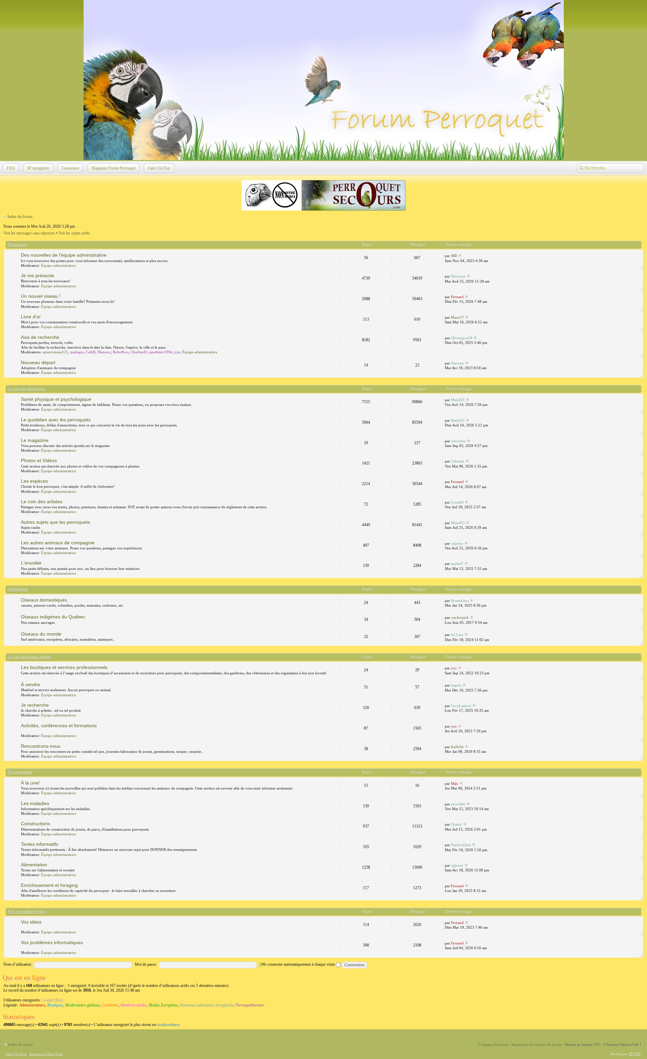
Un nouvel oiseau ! (41, 296)
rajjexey (457, 543)
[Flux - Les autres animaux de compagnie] (336, 543)
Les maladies (35, 803)
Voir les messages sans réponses (29, 233)
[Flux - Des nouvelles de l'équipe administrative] (336, 255)
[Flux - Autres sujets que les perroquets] (336, 522)
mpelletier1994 (160, 352)
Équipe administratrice (58, 265)
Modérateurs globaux (82, 1005)
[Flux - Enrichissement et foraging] (336, 885)
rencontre (458, 441)
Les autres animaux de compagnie (58, 542)
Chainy (456, 824)
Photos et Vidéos (39, 460)
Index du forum (19, 216)
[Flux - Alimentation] (336, 865)
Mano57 (457, 317)
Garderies (110, 1005)
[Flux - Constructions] (336, 824)
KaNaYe (457, 747)
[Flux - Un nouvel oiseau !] (336, 296)
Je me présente (37, 275)
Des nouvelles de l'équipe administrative (63, 255)
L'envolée (31, 563)
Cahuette (457, 461)
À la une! (30, 782)
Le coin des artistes (41, 501)
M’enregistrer (38, 168)
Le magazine (35, 440)
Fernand (457, 297)
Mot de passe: (146, 964)
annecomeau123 (55, 352)
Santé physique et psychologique (56, 399)
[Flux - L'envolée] (336, 563)
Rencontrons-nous (40, 746)
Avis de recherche (40, 337)
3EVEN (634, 1054)
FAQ (11, 168)
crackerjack (460, 617)
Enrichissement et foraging (49, 885)
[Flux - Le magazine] (336, 440)
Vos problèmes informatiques (52, 942)
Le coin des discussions (26, 389)
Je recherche (35, 705)
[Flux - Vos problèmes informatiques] (336, 942)
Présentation (17, 245)
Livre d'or (31, 316)
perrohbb (458, 804)
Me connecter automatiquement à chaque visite (298, 964)
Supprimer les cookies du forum (537, 1044)
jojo (177, 352)
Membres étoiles (133, 1005)
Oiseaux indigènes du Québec (53, 616)
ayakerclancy (168, 1024)
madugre (77, 352)
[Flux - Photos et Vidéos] (336, 460)
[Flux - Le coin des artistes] (336, 502)
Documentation (20, 772)
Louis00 (457, 502)
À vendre (30, 684)
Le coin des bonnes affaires (29, 657)
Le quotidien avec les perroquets (56, 419)
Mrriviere (458, 276)
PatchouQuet (461, 845)
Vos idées (31, 922)
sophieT (457, 563)
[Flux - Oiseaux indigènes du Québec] (336, 617)
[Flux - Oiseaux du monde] (336, 634)
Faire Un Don (159, 168)
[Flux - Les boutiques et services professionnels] (336, 667)
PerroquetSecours (250, 1005)
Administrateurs (32, 1005)
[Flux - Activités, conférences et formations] (336, 726)
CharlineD (139, 352)
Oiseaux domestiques (44, 600)
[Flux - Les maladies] (336, 803)
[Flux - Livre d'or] (336, 317)
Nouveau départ (38, 362)
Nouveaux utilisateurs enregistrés (207, 1005)
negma (456, 685)
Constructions (35, 823)
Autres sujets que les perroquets (55, 522)
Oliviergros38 (461, 338)
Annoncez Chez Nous (46, 1054)
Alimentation (34, 864)
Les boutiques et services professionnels (64, 667)
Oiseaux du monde (41, 634)
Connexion (70, 168)
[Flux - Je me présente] (336, 275)
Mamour (104, 352)
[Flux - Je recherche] (336, 705)
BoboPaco (121, 352)
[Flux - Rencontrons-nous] (336, 746)
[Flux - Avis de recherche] (336, 337)
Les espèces (34, 481)
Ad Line (457, 635)
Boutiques (55, 1005)
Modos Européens (163, 1005)
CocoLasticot (461, 706)
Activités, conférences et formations (59, 725)
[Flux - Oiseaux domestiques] (336, 600)
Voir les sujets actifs (74, 233)
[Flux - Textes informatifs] (336, 844)
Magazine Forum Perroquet (113, 168)
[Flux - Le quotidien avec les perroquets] (336, 420)
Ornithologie (18, 589)
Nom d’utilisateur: (17, 964)
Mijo (454, 783)
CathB (90, 352)
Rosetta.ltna (460, 601)
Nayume (457, 363)
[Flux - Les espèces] (336, 481)
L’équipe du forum (493, 1044)
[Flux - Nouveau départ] (336, 362)
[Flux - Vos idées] (336, 922)
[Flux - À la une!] (336, 783)
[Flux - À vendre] (336, 684)
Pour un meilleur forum (26, 911)
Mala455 (458, 400)
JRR (454, 256)
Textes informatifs (39, 844)
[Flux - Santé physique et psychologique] (336, 399)
